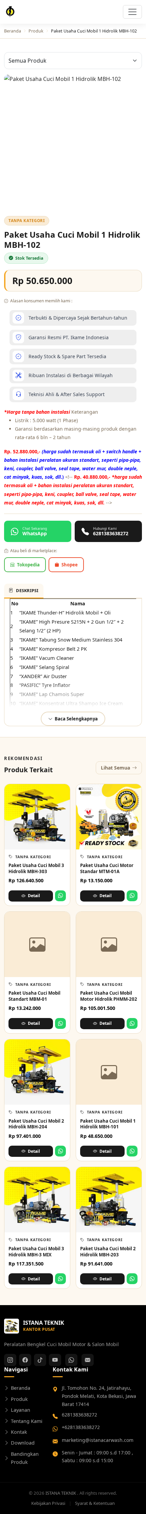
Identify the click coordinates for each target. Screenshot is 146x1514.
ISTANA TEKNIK (61, 1493)
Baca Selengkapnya (76, 719)
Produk (36, 31)
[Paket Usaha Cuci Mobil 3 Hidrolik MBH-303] (37, 816)
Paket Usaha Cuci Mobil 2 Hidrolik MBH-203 (108, 1252)
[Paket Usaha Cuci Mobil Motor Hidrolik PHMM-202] (109, 944)
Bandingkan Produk (25, 1458)
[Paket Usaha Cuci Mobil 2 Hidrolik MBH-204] (37, 1072)
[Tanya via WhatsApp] (60, 895)
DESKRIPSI (27, 590)
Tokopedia (28, 565)
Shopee (69, 565)
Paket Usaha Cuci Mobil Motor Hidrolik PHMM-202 (108, 996)
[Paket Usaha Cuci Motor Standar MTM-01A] (109, 816)
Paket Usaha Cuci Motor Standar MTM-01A (106, 868)
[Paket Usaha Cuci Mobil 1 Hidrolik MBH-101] (109, 1072)
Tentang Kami (26, 1421)
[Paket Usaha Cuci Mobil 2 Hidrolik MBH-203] (109, 1199)
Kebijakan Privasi (48, 1503)
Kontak (19, 1432)
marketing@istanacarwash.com (97, 1440)
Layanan (20, 1410)
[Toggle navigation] (132, 12)
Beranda (12, 31)
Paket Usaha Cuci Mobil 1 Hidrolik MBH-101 (108, 1124)
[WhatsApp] (71, 1360)
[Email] (87, 1360)
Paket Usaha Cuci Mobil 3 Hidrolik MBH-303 (36, 868)
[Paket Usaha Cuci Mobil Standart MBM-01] (37, 944)
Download (23, 1443)
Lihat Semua (115, 767)
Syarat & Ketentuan (95, 1503)
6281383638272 (79, 1414)
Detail (34, 896)
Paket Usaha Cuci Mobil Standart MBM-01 (34, 996)
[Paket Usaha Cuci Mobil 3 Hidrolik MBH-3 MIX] (37, 1199)
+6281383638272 (81, 1427)
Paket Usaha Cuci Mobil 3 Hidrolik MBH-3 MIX (36, 1252)
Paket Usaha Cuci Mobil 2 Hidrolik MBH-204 (36, 1124)
